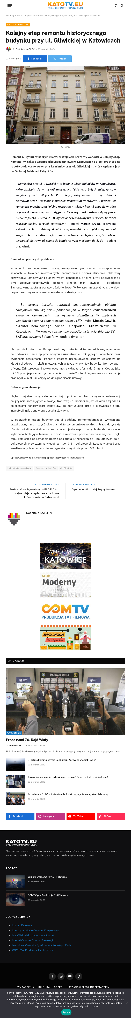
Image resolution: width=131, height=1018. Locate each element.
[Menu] (10, 5)
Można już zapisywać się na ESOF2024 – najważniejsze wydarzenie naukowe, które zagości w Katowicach (35, 493)
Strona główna (13, 15)
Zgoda (66, 1012)
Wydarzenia (14, 733)
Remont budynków (46, 468)
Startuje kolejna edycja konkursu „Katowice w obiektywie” (62, 760)
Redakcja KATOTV (25, 49)
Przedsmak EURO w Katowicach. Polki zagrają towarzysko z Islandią (68, 794)
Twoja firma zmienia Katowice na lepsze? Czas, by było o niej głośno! (68, 777)
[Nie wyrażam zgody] (126, 1003)
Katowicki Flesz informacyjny (88, 987)
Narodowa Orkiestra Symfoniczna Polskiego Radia (41, 945)
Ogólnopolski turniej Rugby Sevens (93, 489)
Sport (58, 987)
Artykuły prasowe (17, 25)
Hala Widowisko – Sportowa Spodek (33, 935)
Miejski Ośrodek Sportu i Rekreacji (32, 940)
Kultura (44, 987)
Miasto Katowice (22, 925)
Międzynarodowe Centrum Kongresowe (35, 930)
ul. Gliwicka (66, 468)
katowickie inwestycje (20, 468)
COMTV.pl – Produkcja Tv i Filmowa (48, 895)
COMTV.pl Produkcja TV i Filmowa (32, 950)
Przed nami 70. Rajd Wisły (27, 740)
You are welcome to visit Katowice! (47, 877)
